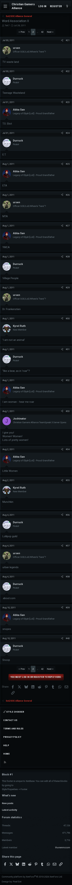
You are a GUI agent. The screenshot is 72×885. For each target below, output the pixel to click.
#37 (68, 545)
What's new (9, 795)
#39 (68, 607)
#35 (68, 480)
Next (49, 32)
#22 (68, 71)
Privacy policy (12, 737)
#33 (68, 411)
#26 (68, 195)
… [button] (37, 32)
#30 (68, 318)
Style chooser (15, 711)
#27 (68, 225)
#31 (68, 349)
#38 (68, 576)
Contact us (10, 720)
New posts (7, 803)
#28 (68, 256)
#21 (68, 40)
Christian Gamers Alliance (23, 6)
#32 (68, 380)
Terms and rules (13, 728)
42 (42, 32)
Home (6, 753)
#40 (68, 638)
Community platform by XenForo (32, 876)
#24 (68, 133)
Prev (23, 32)
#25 (68, 164)
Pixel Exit (17, 881)
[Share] (62, 40)
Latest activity (9, 810)
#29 (68, 287)
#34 (68, 449)
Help (6, 745)
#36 (68, 515)
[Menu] (5, 6)
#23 (68, 102)
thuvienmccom (62, 847)
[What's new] (67, 6)
